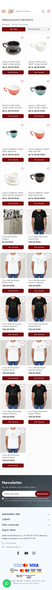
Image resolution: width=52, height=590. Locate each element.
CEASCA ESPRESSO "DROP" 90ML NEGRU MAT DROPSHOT (38, 194)
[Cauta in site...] (43, 11)
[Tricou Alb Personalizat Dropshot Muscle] (13, 352)
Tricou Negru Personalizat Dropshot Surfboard (11, 412)
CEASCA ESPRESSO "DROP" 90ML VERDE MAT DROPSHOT (12, 150)
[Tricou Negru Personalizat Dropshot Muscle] (39, 309)
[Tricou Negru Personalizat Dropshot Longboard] (13, 309)
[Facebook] (18, 553)
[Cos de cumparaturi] (48, 11)
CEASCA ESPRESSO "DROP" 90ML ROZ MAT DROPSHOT (38, 150)
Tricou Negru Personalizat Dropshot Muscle (37, 325)
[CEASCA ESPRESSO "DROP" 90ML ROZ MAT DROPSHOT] (39, 134)
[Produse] (3, 12)
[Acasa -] (18, 11)
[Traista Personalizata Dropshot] (13, 221)
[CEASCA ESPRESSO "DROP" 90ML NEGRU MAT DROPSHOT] (39, 178)
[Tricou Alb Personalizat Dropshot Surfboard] (39, 352)
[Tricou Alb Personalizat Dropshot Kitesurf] (13, 440)
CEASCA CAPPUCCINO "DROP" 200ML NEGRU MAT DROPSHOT (11, 63)
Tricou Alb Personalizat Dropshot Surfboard (36, 369)
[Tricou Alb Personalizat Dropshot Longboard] (39, 265)
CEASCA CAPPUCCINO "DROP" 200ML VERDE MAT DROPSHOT (39, 106)
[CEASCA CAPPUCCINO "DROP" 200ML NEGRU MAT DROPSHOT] (13, 47)
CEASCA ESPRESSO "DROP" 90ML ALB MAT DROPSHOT (12, 194)
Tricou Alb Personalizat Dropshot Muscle (10, 369)
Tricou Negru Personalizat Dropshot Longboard (11, 325)
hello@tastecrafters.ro (13, 547)
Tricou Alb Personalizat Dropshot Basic (10, 281)
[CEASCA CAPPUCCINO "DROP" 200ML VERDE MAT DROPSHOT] (39, 90)
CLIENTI (6, 519)
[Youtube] (26, 553)
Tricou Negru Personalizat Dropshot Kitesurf (37, 412)
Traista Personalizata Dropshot (9, 238)
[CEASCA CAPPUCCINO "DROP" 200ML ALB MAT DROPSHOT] (39, 47)
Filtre (14, 29)
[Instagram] (34, 553)
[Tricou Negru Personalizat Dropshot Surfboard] (13, 396)
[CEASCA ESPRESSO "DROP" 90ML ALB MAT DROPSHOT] (13, 178)
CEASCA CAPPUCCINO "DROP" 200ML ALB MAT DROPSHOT (38, 63)
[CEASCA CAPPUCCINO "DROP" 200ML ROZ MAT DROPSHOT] (13, 90)
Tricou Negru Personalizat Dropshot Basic (37, 238)
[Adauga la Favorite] (22, 37)
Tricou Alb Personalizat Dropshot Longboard (36, 281)
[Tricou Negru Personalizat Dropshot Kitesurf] (39, 396)
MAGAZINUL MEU (11, 514)
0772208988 (10, 543)
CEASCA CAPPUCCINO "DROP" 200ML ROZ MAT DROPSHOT (12, 106)
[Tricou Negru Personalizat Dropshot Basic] (39, 221)
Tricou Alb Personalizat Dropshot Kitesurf (10, 456)
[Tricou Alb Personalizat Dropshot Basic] (13, 265)
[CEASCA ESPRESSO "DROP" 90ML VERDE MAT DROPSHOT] (13, 134)
